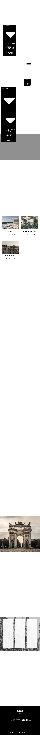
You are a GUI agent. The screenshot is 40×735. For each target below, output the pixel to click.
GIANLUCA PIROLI (10, 52)
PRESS (27, 60)
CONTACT (28, 61)
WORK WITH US (28, 79)
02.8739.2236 (15, 720)
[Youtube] (18, 725)
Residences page (5, 88)
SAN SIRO (10, 231)
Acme (29, 732)
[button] (8, 71)
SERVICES (4, 56)
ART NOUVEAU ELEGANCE (30, 231)
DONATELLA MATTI (11, 48)
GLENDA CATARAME (11, 47)
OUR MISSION (4, 87)
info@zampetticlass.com (26, 720)
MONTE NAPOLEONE (10, 256)
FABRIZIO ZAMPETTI (11, 43)
